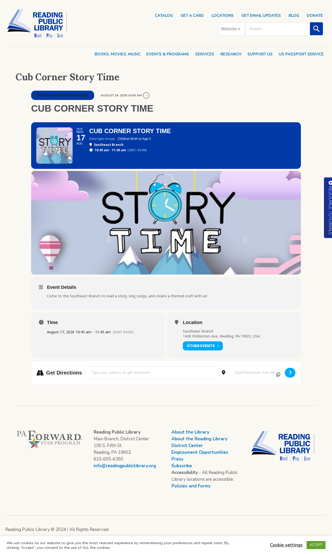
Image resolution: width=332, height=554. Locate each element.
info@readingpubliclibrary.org (125, 466)
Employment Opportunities (199, 452)
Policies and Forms (191, 486)
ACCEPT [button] (316, 545)
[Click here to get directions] (290, 373)
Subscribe (181, 466)
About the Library (190, 432)
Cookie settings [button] (286, 545)
